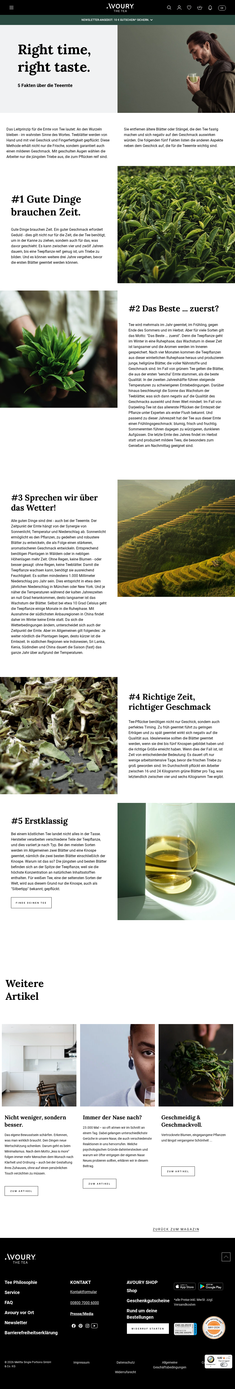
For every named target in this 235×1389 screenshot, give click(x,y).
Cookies (207, 1362)
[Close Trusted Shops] (228, 1372)
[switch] (223, 1365)
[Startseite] (120, 7)
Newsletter (16, 1322)
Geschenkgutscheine (148, 1300)
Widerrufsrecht (125, 1372)
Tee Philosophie (21, 1282)
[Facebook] (73, 1325)
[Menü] (229, 1357)
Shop (132, 1290)
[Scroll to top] (226, 1257)
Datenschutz (126, 1362)
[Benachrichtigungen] (210, 7)
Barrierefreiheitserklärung (31, 1332)
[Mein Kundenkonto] (179, 7)
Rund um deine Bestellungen (142, 1314)
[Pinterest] (80, 1325)
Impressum (81, 1362)
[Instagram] (87, 1325)
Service (12, 1292)
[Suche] (169, 7)
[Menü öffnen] (11, 7)
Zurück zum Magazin (176, 1229)
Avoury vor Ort (19, 1312)
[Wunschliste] (189, 7)
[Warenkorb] (199, 7)
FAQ (9, 1302)
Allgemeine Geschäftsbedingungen (169, 1365)
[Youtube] (94, 1325)
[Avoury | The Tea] (20, 1259)
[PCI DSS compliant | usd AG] (213, 1327)
